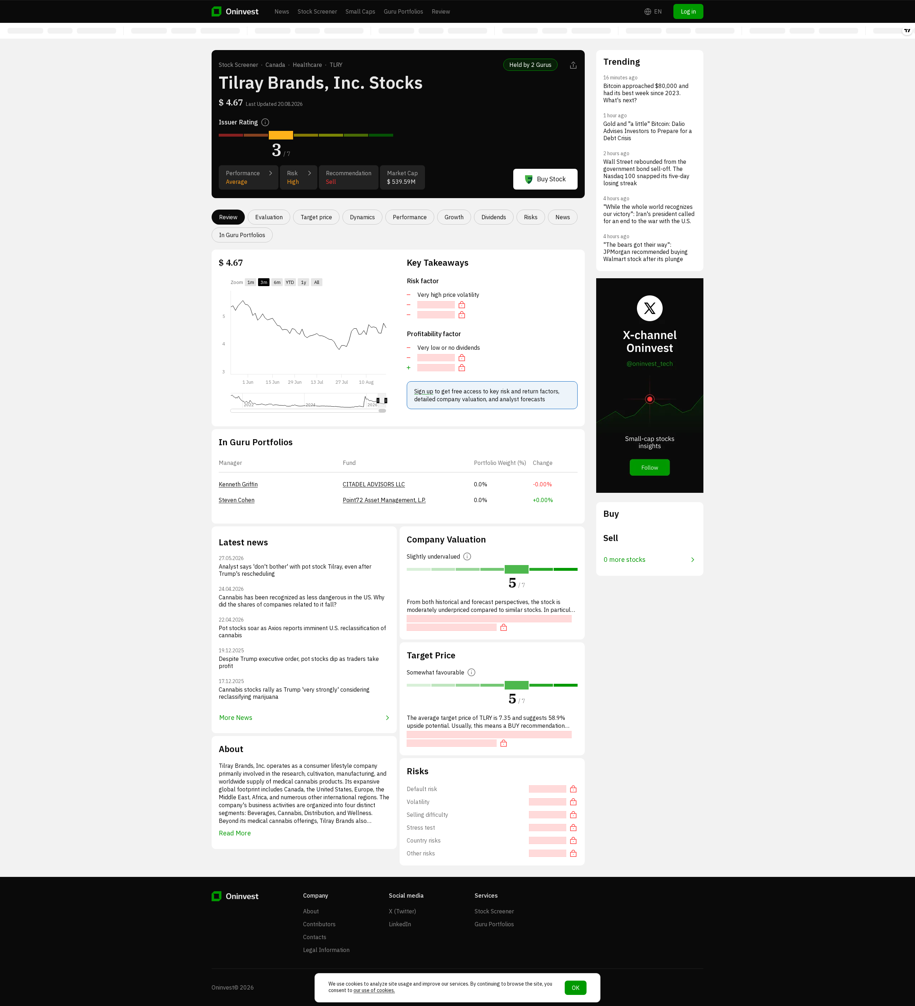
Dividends (493, 217)
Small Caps (360, 11)
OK (575, 987)
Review (441, 11)
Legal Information (326, 949)
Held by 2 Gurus (530, 64)
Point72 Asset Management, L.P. (384, 500)
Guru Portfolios (403, 11)
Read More (235, 833)
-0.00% (542, 484)
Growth (454, 217)
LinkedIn (400, 924)
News (281, 11)
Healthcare (307, 64)
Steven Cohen (236, 500)
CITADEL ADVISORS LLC (374, 484)
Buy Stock (551, 179)
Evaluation (269, 217)
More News (235, 717)
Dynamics (362, 217)
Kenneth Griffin (238, 484)
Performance (410, 217)
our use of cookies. (374, 990)
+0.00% (543, 500)
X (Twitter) (402, 911)
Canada (275, 64)
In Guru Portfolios (242, 235)
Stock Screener (317, 11)
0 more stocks (625, 559)
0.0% (480, 484)
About (311, 911)
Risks (531, 217)
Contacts (314, 937)
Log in (688, 11)
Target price (316, 217)
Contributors (319, 924)
